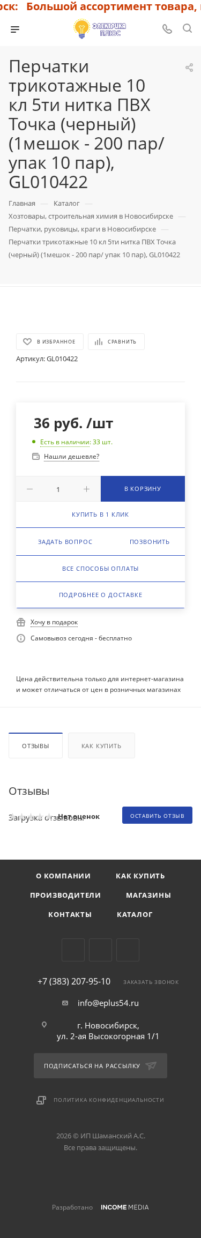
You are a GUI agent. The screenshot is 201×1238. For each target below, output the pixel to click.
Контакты (70, 914)
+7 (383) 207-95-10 (74, 981)
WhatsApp (127, 949)
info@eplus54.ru (108, 1002)
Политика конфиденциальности (109, 1099)
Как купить (101, 746)
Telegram (73, 949)
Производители (65, 895)
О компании (63, 876)
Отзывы (35, 746)
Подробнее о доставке (101, 595)
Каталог (135, 914)
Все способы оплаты (100, 568)
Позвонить (150, 542)
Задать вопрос (65, 542)
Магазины (148, 895)
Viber (100, 949)
